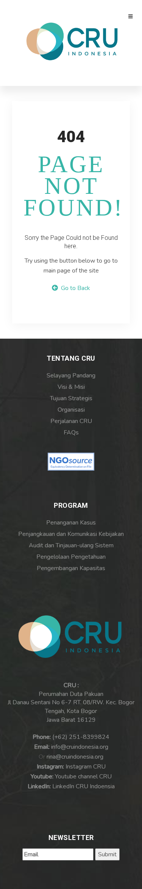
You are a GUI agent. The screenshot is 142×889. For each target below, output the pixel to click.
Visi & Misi (71, 387)
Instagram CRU (86, 766)
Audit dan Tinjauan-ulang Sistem (71, 545)
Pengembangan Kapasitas (71, 568)
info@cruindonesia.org (79, 747)
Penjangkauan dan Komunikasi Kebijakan (71, 534)
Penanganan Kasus (71, 522)
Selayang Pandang (71, 375)
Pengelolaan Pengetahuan (71, 557)
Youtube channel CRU (83, 776)
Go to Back (74, 288)
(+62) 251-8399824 (80, 737)
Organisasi (71, 410)
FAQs (71, 432)
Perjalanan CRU (71, 421)
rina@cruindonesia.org (75, 757)
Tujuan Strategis (71, 398)
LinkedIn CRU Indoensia (83, 786)
